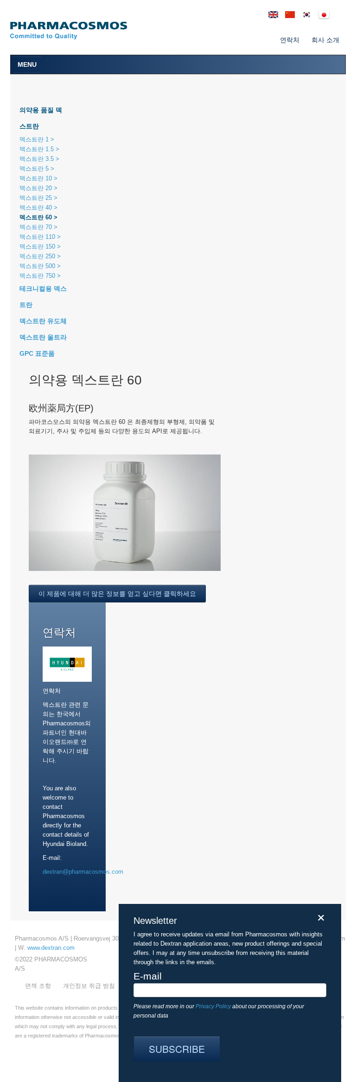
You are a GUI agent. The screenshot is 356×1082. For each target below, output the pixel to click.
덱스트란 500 (38, 265)
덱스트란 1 (35, 139)
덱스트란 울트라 (43, 337)
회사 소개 (325, 40)
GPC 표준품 (37, 353)
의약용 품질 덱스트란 (40, 118)
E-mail (148, 976)
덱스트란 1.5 (37, 149)
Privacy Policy (213, 1006)
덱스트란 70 (36, 227)
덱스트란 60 (36, 217)
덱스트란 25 (36, 197)
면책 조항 (38, 985)
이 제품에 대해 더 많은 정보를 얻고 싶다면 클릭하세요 (117, 593)
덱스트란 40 (36, 207)
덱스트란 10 (36, 178)
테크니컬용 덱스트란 (43, 296)
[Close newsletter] (320, 917)
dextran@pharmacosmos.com (83, 871)
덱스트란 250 (38, 256)
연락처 (289, 40)
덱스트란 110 (38, 236)
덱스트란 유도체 (43, 321)
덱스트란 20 (36, 188)
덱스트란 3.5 (37, 158)
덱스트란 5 (35, 168)
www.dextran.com (51, 947)
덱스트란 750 (38, 275)
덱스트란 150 (38, 246)
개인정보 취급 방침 (89, 985)
